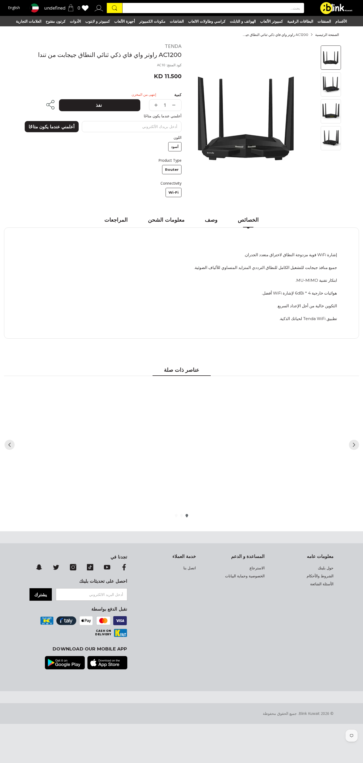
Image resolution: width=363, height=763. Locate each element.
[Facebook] (124, 567)
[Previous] (10, 445)
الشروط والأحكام (320, 576)
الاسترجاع (257, 568)
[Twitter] (56, 567)
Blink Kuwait (309, 713)
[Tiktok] (90, 567)
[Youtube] (107, 567)
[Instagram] (73, 567)
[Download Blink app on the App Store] (107, 663)
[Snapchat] (39, 567)
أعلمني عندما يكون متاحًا (52, 126)
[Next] (354, 445)
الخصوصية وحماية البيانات (245, 576)
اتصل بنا (189, 568)
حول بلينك (326, 568)
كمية (178, 94)
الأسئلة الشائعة (322, 584)
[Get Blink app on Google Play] (65, 663)
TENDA (173, 46)
